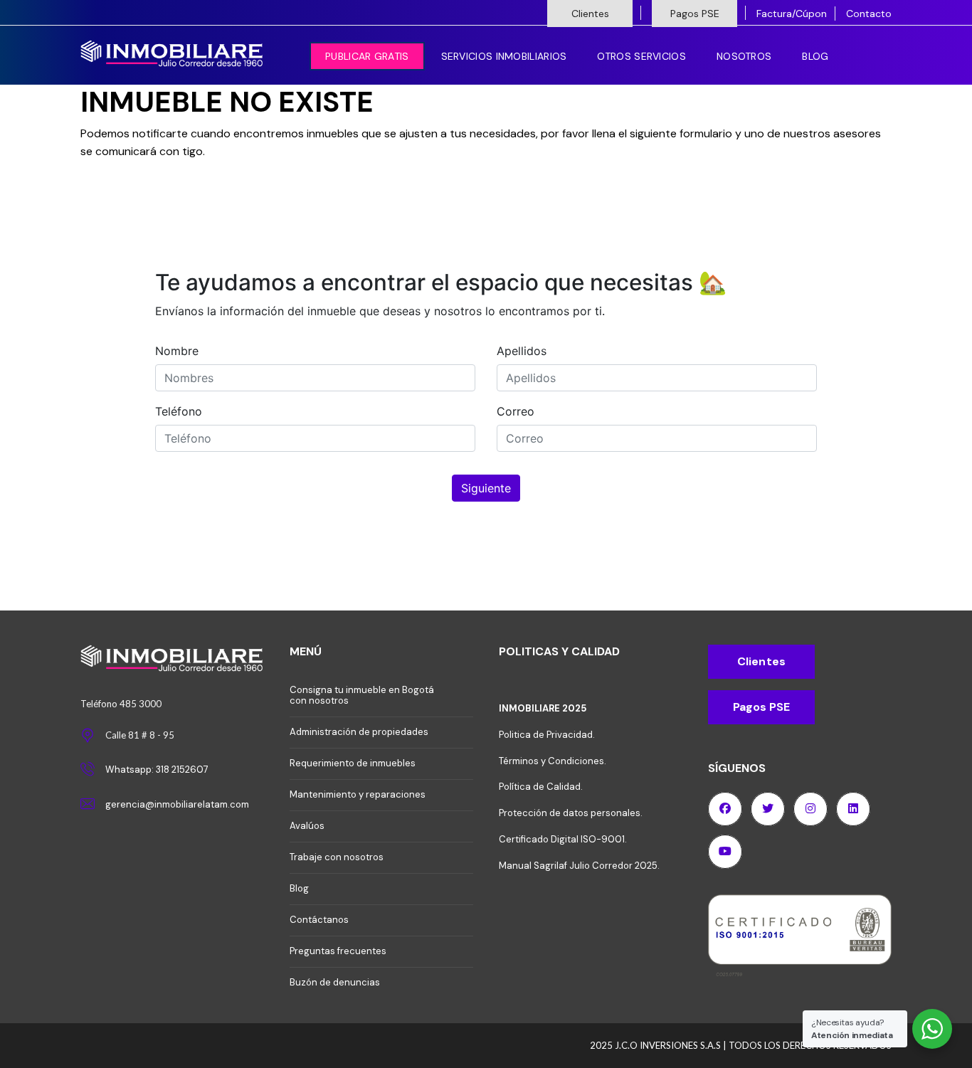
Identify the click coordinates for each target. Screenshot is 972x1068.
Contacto (869, 13)
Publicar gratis (367, 56)
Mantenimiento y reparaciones (358, 794)
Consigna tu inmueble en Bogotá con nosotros (362, 695)
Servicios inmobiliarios (504, 56)
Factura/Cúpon (791, 13)
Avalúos (307, 826)
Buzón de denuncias (335, 982)
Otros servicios (641, 56)
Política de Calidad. (541, 787)
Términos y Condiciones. (552, 761)
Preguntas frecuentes (338, 951)
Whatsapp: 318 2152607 (156, 769)
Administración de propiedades (359, 732)
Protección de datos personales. (571, 813)
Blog (815, 56)
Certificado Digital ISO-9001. (563, 839)
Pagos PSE (694, 13)
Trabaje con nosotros (337, 857)
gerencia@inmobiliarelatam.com (177, 804)
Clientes (590, 13)
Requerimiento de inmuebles (353, 763)
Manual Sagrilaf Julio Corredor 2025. (579, 866)
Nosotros (744, 56)
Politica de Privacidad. (547, 735)
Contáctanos (319, 920)
